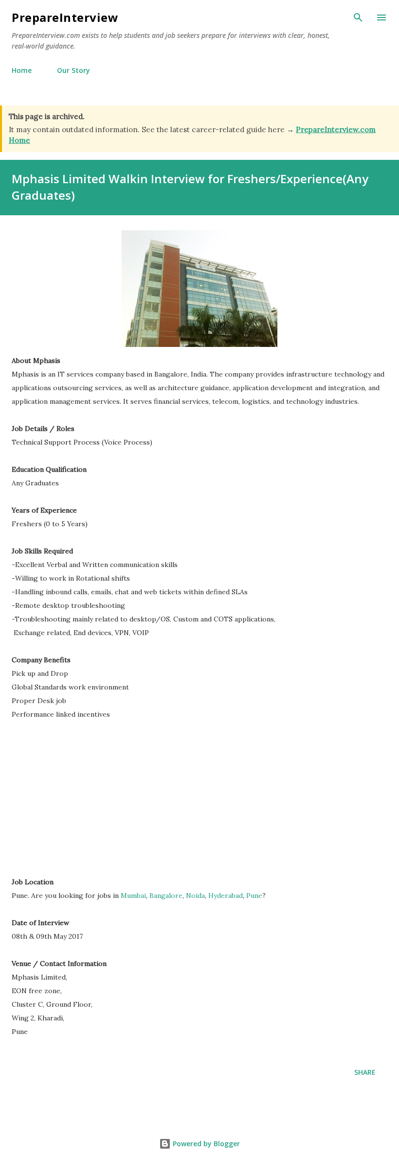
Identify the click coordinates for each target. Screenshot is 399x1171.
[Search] (358, 17)
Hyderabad (225, 895)
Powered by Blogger (205, 1143)
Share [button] (365, 1072)
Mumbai (133, 895)
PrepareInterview (65, 17)
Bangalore (165, 895)
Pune (254, 895)
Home (22, 70)
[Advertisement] (93, 803)
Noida (195, 895)
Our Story (73, 70)
